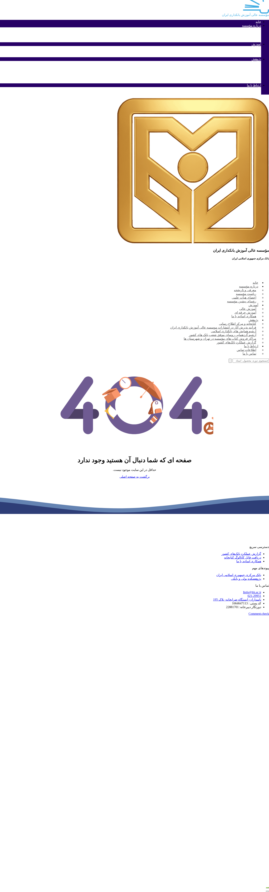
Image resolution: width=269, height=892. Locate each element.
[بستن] (267, 891)
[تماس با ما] (267, 887)
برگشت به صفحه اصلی (135, 476)
